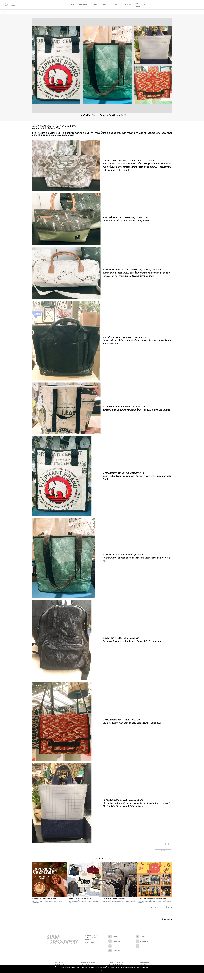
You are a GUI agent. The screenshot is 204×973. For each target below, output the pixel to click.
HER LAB (115, 936)
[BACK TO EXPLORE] (3, 12)
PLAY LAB (143, 946)
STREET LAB (116, 941)
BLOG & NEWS (138, 5)
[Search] (144, 5)
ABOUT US (88, 939)
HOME (72, 5)
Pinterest (171, 844)
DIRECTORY (127, 5)
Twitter (168, 844)
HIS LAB (142, 936)
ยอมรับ (102, 970)
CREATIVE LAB (117, 946)
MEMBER (104, 5)
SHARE (163, 851)
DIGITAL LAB (144, 941)
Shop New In (167, 919)
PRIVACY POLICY (90, 942)
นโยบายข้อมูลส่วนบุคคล (138, 967)
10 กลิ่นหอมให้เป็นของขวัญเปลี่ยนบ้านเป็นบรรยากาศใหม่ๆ (152, 898)
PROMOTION (83, 5)
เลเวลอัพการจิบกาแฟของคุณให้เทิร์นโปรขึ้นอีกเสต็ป (44, 898)
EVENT (95, 5)
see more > (161, 907)
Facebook (165, 844)
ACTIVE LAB (116, 950)
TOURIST (115, 5)
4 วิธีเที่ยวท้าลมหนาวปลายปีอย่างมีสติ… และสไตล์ (79, 898)
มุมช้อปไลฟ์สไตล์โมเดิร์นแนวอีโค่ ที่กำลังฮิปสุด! (114, 898)
